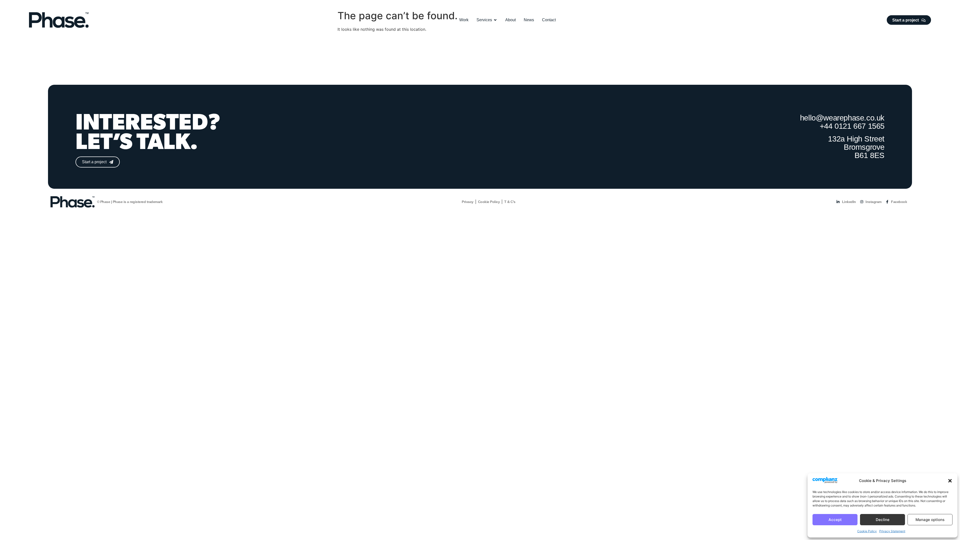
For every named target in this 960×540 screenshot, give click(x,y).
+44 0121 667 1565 (852, 126)
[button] (950, 480)
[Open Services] (495, 20)
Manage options (930, 519)
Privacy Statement (892, 531)
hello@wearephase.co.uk (842, 118)
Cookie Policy (867, 531)
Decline (883, 519)
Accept (835, 519)
